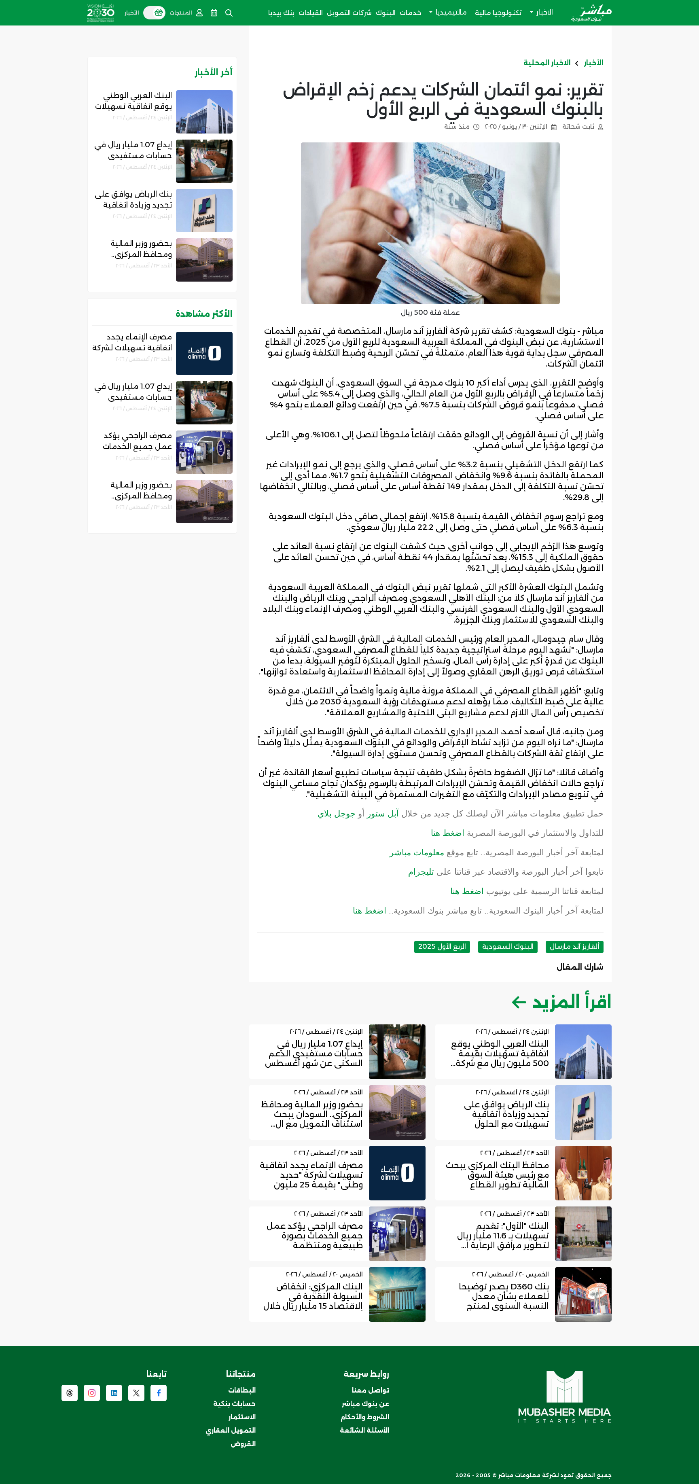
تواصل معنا (370, 1390)
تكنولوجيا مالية (498, 13)
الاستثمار (242, 1417)
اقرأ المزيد (572, 1002)
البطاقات (242, 1390)
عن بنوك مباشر (365, 1404)
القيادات (311, 13)
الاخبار (544, 12)
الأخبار (594, 63)
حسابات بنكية (234, 1404)
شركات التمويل (349, 13)
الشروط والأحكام (365, 1417)
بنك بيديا (281, 13)
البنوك (386, 13)
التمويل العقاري (230, 1430)
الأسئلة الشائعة (364, 1430)
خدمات (410, 13)
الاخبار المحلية (547, 63)
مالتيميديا (450, 12)
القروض (243, 1444)
